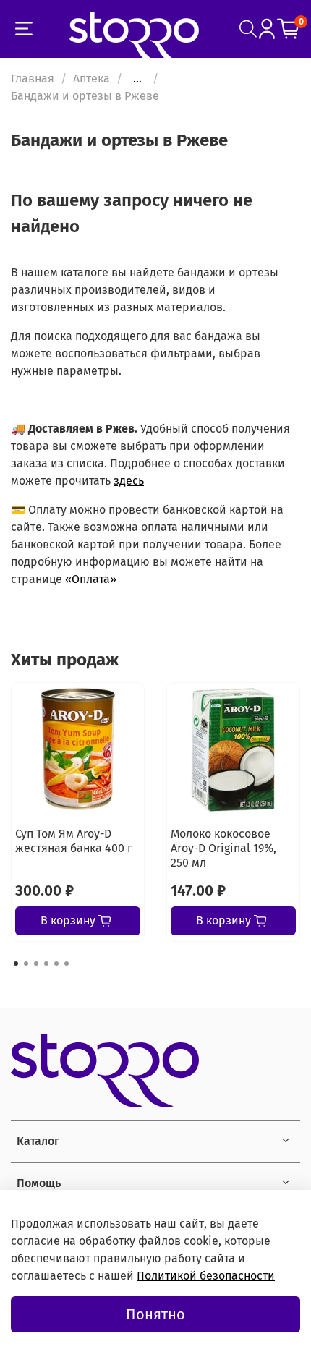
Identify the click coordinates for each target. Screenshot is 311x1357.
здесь (129, 481)
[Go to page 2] (26, 963)
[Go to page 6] (66, 963)
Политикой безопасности (206, 1275)
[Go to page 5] (56, 963)
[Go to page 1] (16, 963)
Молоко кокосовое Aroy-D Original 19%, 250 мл (223, 848)
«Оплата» (90, 579)
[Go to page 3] (36, 963)
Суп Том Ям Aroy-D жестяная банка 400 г (73, 841)
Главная (32, 78)
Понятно (155, 1314)
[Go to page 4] (46, 963)
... (137, 78)
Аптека (91, 78)
